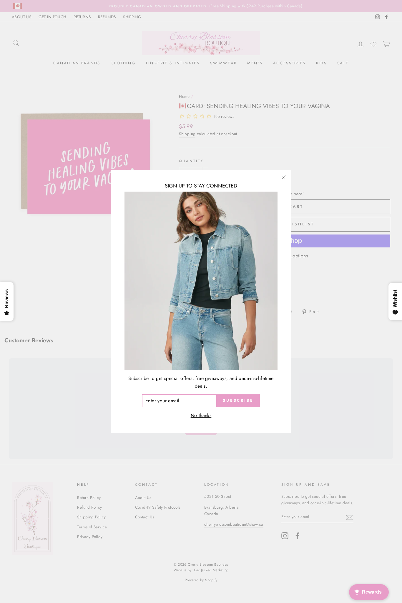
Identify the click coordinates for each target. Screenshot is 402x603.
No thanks (201, 415)
